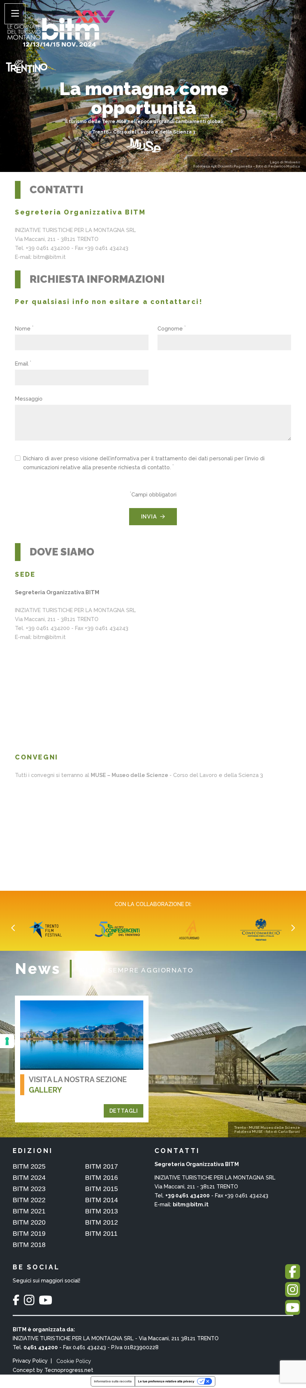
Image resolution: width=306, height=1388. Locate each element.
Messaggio (29, 398)
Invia (149, 516)
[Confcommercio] (190, 929)
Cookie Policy (73, 1361)
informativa (124, 458)
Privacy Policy (30, 1360)
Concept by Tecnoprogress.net (53, 1370)
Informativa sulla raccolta (113, 1381)
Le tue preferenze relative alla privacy (166, 1381)
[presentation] (13, 928)
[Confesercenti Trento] (46, 929)
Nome (24, 328)
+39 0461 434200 (187, 1195)
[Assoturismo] (118, 929)
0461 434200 (41, 1347)
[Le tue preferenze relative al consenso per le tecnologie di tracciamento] (7, 1041)
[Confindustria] (262, 929)
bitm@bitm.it (191, 1204)
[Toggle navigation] (14, 13)
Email (23, 363)
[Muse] (144, 145)
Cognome (171, 328)
